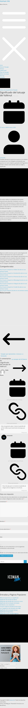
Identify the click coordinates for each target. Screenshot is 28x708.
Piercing (2, 75)
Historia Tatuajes (4, 67)
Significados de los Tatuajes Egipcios (9, 613)
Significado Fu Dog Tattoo (6, 612)
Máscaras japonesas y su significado (9, 598)
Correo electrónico (5, 529)
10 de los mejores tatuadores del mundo (10, 606)
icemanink (2, 157)
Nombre (2, 521)
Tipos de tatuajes (4, 72)
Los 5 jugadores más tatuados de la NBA (10, 608)
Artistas (2, 69)
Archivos (2, 666)
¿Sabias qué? (3, 70)
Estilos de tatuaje (4, 74)
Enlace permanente (12, 423)
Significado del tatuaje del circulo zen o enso (11, 601)
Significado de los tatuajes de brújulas (9, 603)
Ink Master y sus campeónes (7, 605)
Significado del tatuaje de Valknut (8, 599)
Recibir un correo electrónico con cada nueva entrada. (14, 552)
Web (1, 537)
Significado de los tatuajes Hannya (9, 610)
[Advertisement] (14, 309)
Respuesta (24, 432)
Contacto (2, 77)
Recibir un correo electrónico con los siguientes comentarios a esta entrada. (12, 547)
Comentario (3, 501)
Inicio (1, 65)
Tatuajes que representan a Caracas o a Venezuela (12, 355)
